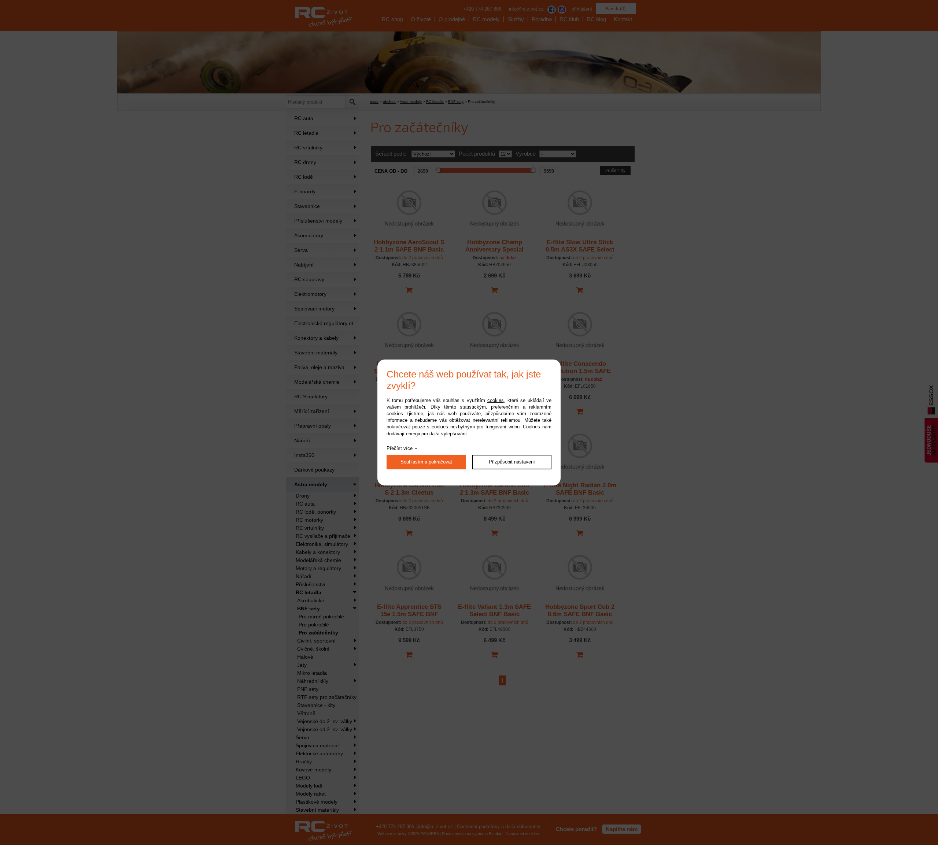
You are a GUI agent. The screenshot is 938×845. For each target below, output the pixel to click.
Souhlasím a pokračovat (426, 462)
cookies (495, 400)
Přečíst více (400, 448)
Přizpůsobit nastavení (512, 462)
